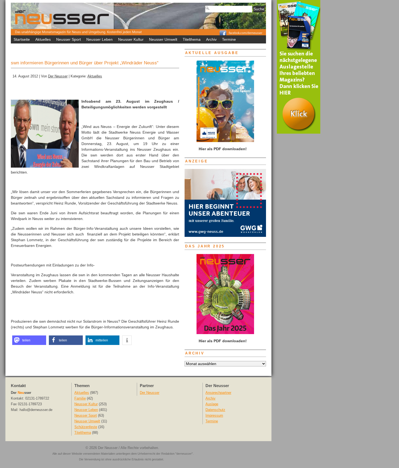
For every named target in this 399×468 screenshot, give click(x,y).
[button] (29, 340)
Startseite (22, 39)
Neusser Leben (99, 39)
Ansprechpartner (218, 393)
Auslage (211, 404)
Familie (80, 398)
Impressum (214, 415)
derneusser (184, 453)
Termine (229, 39)
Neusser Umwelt (163, 39)
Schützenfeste (85, 427)
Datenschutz (215, 410)
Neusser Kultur (131, 39)
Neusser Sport (68, 39)
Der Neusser (58, 76)
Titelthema (192, 39)
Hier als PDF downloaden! (222, 341)
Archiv (211, 39)
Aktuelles (43, 39)
